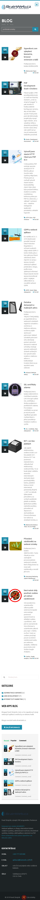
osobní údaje (33, 290)
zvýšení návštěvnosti (29, 578)
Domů (4, 24)
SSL (27, 429)
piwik (31, 658)
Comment (22, 740)
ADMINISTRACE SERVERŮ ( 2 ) (14, 693)
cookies (28, 656)
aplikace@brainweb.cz (20, 860)
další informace (12, 727)
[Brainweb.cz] (16, 7)
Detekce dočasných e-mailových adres (30, 305)
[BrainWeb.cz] (15, 813)
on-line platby (31, 526)
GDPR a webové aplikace (23, 781)
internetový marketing (32, 576)
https (36, 429)
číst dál (36, 72)
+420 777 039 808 (19, 854)
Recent (6, 740)
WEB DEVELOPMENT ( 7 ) (12, 696)
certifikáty (31, 429)
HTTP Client (29, 217)
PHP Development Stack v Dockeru (30, 86)
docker (27, 139)
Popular (14, 740)
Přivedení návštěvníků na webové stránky (30, 541)
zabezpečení (27, 292)
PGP (30, 860)
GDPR (27, 290)
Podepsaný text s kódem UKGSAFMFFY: (13, 826)
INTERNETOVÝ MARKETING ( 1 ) (15, 699)
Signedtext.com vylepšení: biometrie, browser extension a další (31, 54)
